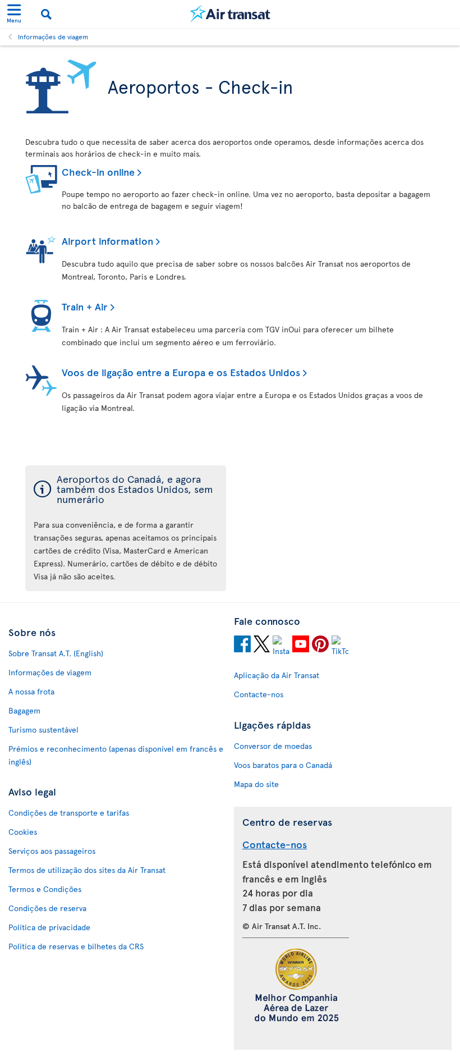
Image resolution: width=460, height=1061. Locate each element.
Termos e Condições (44, 889)
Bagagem (24, 710)
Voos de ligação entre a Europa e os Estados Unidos (181, 372)
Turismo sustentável (43, 729)
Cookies (22, 831)
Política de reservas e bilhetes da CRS (76, 946)
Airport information (107, 241)
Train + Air (85, 306)
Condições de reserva (47, 908)
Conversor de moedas (273, 745)
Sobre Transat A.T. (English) (55, 653)
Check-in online (98, 171)
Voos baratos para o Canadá (283, 765)
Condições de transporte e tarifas (68, 812)
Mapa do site (256, 784)
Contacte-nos (258, 694)
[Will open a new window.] (242, 645)
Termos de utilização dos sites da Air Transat (86, 870)
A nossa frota (31, 691)
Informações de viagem (53, 36)
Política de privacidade (49, 927)
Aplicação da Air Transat (276, 675)
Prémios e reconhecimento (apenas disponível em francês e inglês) (115, 755)
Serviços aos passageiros (51, 850)
